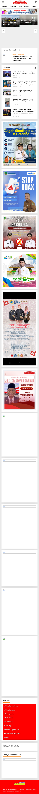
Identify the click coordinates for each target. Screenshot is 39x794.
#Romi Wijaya (8, 722)
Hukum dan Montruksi (18, 54)
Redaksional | (10, 791)
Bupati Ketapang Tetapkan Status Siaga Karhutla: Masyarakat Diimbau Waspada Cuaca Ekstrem (24, 82)
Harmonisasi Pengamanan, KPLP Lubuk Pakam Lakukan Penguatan (22, 58)
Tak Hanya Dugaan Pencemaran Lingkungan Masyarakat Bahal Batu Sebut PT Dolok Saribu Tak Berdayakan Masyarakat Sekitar (28, 21)
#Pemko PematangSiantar (12, 733)
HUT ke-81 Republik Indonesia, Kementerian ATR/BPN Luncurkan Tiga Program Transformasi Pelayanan (24, 73)
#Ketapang (7, 726)
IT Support (18, 791)
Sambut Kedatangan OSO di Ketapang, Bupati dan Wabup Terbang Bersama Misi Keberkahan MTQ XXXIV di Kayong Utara (24, 91)
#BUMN (6, 737)
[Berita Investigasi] (19, 2)
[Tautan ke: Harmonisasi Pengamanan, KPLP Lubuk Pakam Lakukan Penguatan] (7, 57)
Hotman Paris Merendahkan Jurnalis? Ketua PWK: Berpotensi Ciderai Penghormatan (23, 110)
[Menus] (3, 2)
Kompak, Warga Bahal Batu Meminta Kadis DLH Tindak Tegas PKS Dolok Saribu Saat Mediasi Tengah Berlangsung (10, 24)
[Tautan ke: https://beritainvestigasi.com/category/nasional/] (35, 67)
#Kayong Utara (9, 714)
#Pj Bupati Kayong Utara (12, 730)
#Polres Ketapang (9, 710)
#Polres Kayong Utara (11, 706)
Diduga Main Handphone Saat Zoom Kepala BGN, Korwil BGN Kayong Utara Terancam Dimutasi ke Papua (24, 100)
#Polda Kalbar (8, 718)
